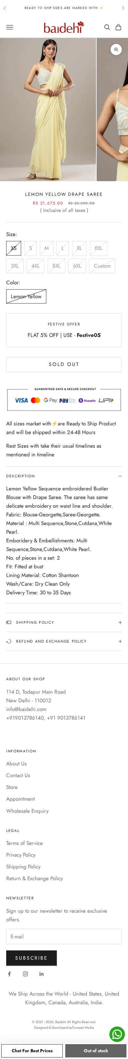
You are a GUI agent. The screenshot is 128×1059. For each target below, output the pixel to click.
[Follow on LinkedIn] (42, 974)
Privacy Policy (20, 855)
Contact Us (18, 775)
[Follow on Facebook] (9, 974)
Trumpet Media (83, 1027)
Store (12, 787)
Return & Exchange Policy (34, 878)
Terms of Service (24, 843)
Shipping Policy (23, 866)
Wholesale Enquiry (27, 811)
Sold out (64, 364)
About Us (16, 763)
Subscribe (31, 958)
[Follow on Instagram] (25, 974)
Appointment (20, 799)
